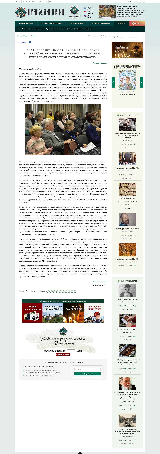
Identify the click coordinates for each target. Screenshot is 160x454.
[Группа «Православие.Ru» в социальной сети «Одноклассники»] (20, 1)
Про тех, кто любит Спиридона (127, 329)
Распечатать (106, 36)
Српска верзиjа (90, 12)
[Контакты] (50, 1)
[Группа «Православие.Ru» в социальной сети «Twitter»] (26, 1)
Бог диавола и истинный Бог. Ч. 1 (127, 259)
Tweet (18, 42)
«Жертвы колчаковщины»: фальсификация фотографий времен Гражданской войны (127, 431)
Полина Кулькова (100, 63)
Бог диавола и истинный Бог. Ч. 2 (127, 168)
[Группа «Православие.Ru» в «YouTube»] (33, 1)
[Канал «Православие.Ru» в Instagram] (43, 1)
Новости (121, 23)
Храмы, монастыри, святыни (56, 29)
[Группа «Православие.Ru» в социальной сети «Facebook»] (23, 1)
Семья (71, 29)
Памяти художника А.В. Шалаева (127, 228)
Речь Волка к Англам (127, 198)
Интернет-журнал (77, 23)
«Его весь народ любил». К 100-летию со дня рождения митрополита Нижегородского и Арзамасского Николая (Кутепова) (127, 395)
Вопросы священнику (101, 23)
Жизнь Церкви (22, 29)
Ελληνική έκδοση (90, 8)
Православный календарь (74, 17)
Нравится (24, 42)
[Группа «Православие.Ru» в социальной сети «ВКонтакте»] (16, 1)
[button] (105, 18)
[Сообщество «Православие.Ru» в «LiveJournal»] (30, 1)
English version (89, 16)
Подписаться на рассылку (137, 1)
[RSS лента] (47, 1)
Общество (79, 29)
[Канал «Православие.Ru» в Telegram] (40, 1)
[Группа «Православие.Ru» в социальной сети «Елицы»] (36, 1)
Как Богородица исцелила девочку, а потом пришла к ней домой (127, 361)
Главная (19, 36)
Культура (89, 29)
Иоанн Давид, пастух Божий (127, 299)
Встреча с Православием (52, 23)
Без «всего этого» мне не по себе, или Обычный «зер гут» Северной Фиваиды (127, 135)
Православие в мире (36, 29)
